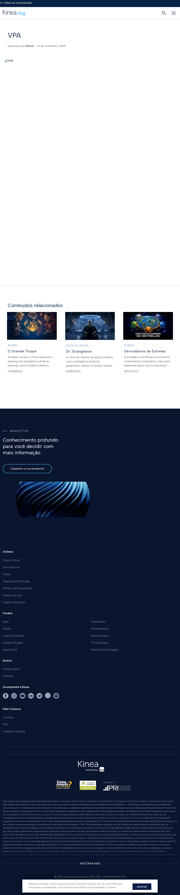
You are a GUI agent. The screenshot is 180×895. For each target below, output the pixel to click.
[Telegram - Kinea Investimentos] (40, 698)
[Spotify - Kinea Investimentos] (48, 698)
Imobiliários (98, 621)
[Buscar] (163, 13)
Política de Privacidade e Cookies (97, 887)
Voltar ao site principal (18, 2)
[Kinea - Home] (14, 13)
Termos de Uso (12, 595)
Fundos (7, 613)
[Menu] (173, 13)
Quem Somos (11, 560)
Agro (6, 621)
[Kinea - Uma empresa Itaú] (91, 772)
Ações (7, 628)
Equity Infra (10, 649)
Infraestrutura (100, 628)
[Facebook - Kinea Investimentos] (6, 698)
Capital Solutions (13, 635)
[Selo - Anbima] (88, 786)
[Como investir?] (64, 786)
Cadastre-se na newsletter (27, 468)
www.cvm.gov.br (11, 808)
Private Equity (100, 642)
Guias (6, 574)
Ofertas (8, 676)
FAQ (5, 724)
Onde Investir (11, 669)
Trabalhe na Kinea (14, 731)
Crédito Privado (13, 642)
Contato (8, 717)
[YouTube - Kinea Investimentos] (23, 698)
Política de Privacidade (17, 588)
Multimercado (100, 635)
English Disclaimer (14, 602)
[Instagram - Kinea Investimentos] (14, 698)
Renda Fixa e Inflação (105, 649)
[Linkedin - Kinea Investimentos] (31, 698)
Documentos (11, 567)
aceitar (142, 887)
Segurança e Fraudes (16, 581)
